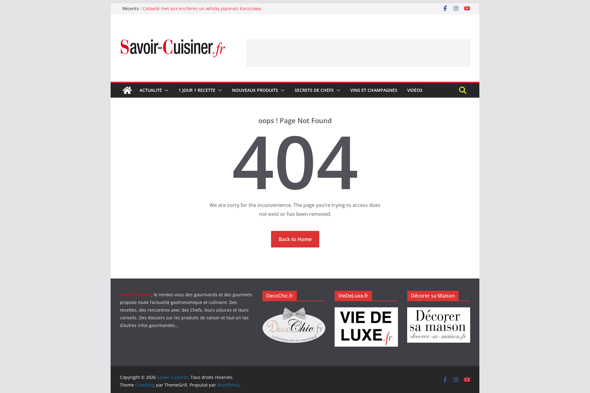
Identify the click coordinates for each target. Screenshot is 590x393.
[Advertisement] (358, 53)
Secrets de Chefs (314, 90)
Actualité (151, 90)
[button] (165, 90)
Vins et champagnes (373, 90)
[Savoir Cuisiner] (127, 90)
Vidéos (415, 90)
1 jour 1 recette (197, 90)
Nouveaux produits (255, 90)
